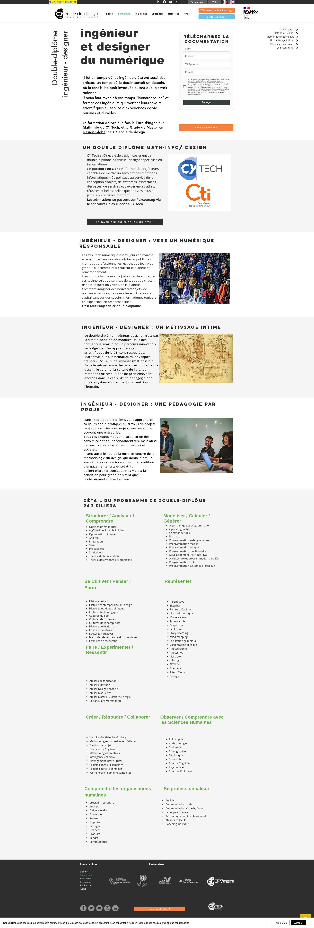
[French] (224, 2)
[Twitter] (91, 908)
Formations (86, 875)
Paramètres (281, 922)
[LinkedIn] (158, 1)
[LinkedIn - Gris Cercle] (115, 908)
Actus (83, 888)
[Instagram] (176, 1)
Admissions (86, 878)
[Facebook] (164, 1)
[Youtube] (170, 1)
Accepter (298, 922)
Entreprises (86, 881)
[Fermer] (310, 922)
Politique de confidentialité (175, 922)
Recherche (86, 885)
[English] (231, 2)
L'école (84, 871)
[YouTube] (99, 908)
